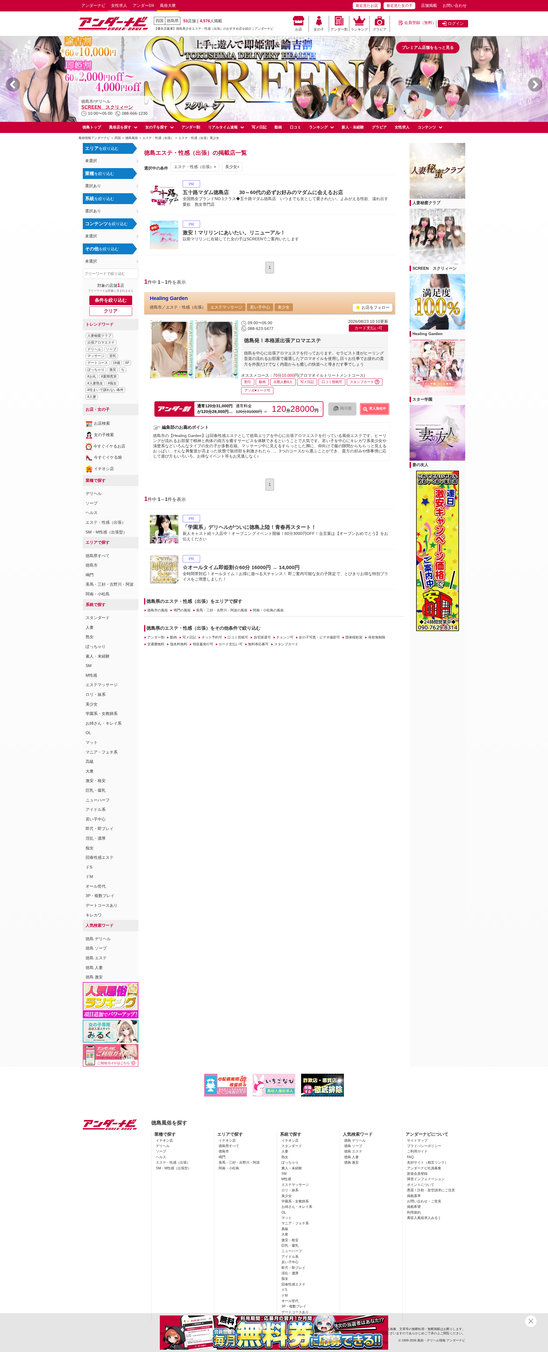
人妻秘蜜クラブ (99, 336)
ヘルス (92, 512)
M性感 (91, 675)
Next (535, 84)
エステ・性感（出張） (106, 522)
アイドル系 (96, 809)
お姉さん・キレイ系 (104, 723)
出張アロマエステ (101, 342)
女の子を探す (156, 127)
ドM (89, 876)
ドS (89, 867)
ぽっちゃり (95, 370)
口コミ (295, 127)
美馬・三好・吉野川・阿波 (110, 584)
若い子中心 (96, 819)
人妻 (90, 627)
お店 (298, 29)
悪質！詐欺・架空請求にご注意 (431, 1190)
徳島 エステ (96, 958)
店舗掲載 (429, 5)
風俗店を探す (120, 127)
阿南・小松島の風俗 (268, 610)
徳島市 (92, 565)
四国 (160, 20)
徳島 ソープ (96, 948)
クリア (111, 311)
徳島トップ (91, 127)
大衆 (90, 771)
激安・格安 (96, 780)
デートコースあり (102, 905)
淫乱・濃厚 (96, 838)
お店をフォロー (376, 307)
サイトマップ (417, 1141)
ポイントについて (420, 1185)
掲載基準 (414, 1196)
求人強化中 (377, 408)
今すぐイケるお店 (109, 446)
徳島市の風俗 (157, 610)
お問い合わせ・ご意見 (424, 1201)
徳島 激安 (94, 977)
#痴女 (112, 383)
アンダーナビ (93, 5)
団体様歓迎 (353, 637)
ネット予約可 (212, 637)
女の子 (319, 29)
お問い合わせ (455, 5)
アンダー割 (339, 29)
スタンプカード (286, 644)
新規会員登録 (417, 1174)
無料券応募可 (258, 644)
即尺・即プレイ (100, 828)
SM (89, 665)
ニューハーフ (98, 800)
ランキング (359, 29)
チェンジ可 (284, 637)
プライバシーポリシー (424, 1146)
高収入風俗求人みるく (424, 1218)
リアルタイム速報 (223, 127)
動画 (278, 127)
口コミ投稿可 (237, 637)
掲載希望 (414, 1207)
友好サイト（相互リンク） (427, 1162)
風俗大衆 (168, 5)
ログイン (456, 23)
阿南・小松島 (98, 594)
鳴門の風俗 (182, 610)
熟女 (90, 636)
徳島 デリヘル (98, 938)
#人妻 (91, 397)
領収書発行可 (203, 644)
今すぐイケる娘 (108, 457)
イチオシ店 (104, 468)
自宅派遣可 (262, 637)
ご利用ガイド (417, 1151)
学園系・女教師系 (102, 713)
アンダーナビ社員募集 (424, 1168)
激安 (112, 370)
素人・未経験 (98, 656)
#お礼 (91, 376)
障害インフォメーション (426, 1179)
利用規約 (414, 1212)
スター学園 (422, 399)
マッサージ (95, 356)
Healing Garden (169, 298)
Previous (13, 84)
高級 (90, 761)
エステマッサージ (102, 684)
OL (88, 732)
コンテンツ (427, 127)
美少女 (92, 704)
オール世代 (96, 886)
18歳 (116, 363)
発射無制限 (376, 637)
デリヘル (94, 349)
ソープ (111, 349)
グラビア (379, 29)
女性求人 (119, 5)
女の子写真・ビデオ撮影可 (319, 637)
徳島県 (173, 20)
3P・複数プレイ (100, 895)
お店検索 (102, 423)
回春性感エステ (100, 857)
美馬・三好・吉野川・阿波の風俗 (221, 610)
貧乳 (112, 356)
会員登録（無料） (420, 22)
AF (127, 363)
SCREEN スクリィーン (434, 268)
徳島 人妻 (94, 967)
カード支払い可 (231, 644)
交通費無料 (155, 644)
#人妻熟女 (95, 383)
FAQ (410, 1157)
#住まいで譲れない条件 (105, 390)
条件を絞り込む (111, 300)
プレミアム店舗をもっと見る (428, 47)
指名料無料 (178, 644)
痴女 (90, 848)
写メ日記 (259, 127)
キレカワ (94, 915)
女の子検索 (104, 434)
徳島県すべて (98, 555)
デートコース (97, 363)
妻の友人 (420, 464)
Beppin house (96, 107)
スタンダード (98, 617)
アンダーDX (143, 5)
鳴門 (90, 575)
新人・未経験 (353, 127)
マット (92, 742)
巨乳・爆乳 (96, 790)
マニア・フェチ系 (102, 752)
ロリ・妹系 (96, 694)
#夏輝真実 (109, 376)
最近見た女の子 (399, 5)
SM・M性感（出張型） (106, 532)
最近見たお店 (367, 5)
